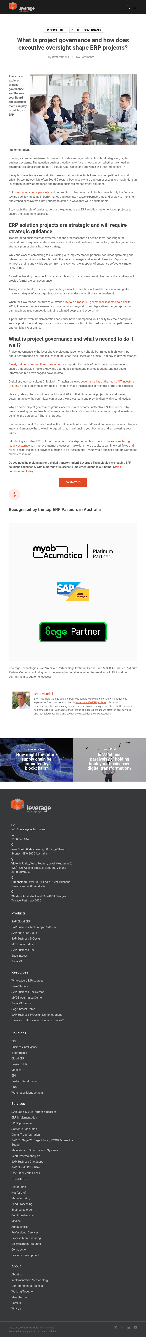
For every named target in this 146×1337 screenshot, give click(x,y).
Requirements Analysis (25, 1156)
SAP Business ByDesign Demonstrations (36, 1014)
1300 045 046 (20, 839)
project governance (86, 30)
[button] (135, 7)
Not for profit (19, 1192)
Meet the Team (20, 1297)
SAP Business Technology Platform (33, 927)
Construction (19, 1249)
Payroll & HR (19, 1064)
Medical (16, 1221)
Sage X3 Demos (21, 1003)
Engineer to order (22, 1209)
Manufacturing (20, 1198)
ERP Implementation (24, 1117)
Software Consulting (24, 1129)
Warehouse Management (27, 1092)
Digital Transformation (25, 1134)
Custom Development (24, 1081)
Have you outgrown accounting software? (37, 1020)
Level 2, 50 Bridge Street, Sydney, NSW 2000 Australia (38, 851)
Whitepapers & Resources (27, 980)
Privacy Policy (27, 1331)
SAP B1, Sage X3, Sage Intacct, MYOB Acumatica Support (42, 1142)
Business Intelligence (24, 1047)
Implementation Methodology (29, 1280)
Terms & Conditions (47, 1331)
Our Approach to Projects (27, 1286)
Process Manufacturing (26, 1238)
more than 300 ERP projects (90, 702)
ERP (14, 1041)
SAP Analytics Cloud (24, 933)
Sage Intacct (19, 955)
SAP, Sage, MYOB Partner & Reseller (33, 1112)
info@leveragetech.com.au (28, 829)
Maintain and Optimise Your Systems (34, 1150)
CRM (14, 1087)
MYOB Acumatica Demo (26, 997)
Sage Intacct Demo (23, 1009)
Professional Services (24, 1232)
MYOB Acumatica (22, 944)
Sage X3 (16, 961)
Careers (16, 1303)
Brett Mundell (60, 57)
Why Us (16, 1308)
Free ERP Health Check (25, 1173)
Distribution (18, 1187)
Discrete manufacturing (26, 1244)
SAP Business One (23, 950)
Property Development (25, 1255)
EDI (13, 1075)
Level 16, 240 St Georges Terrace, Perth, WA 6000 (38, 898)
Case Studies (19, 986)
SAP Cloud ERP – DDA (25, 1167)
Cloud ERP (18, 1058)
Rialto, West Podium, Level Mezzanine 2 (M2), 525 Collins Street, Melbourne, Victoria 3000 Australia (41, 868)
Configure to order (22, 1215)
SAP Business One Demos (27, 992)
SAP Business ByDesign (26, 938)
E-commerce (19, 1052)
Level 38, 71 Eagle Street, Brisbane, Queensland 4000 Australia (41, 884)
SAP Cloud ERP (21, 921)
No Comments (85, 57)
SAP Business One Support (28, 1161)
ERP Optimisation (22, 1123)
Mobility (16, 1070)
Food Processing (21, 1204)
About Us (17, 1274)
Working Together (22, 1291)
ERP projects (55, 30)
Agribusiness (19, 1226)
